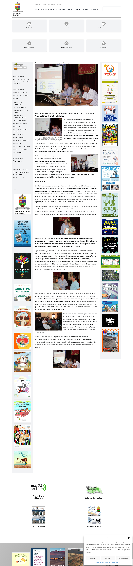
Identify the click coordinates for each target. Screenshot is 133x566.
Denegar (107, 558)
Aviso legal (118, 562)
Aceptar (92, 558)
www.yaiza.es (75, 191)
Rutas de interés (20, 123)
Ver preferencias (123, 558)
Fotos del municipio (21, 140)
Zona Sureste (20, 107)
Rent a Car (18, 152)
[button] (129, 538)
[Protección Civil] (110, 330)
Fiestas (17, 126)
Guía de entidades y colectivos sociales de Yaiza (22, 81)
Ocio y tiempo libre (21, 149)
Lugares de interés (21, 96)
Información (19, 76)
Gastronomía (19, 137)
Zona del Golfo (21, 120)
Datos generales (20, 93)
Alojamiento (19, 134)
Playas (16, 99)
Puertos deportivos (22, 146)
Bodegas (17, 143)
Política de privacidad (110, 562)
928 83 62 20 (20, 177)
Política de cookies (99, 562)
